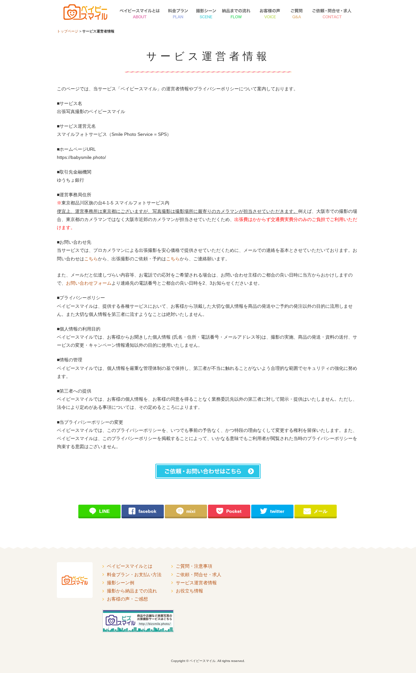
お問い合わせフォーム (88, 283)
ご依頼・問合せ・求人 (332, 12)
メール (315, 510)
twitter (272, 510)
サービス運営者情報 (196, 582)
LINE (99, 510)
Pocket (228, 510)
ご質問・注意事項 (297, 12)
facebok (142, 510)
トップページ (67, 31)
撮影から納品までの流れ (236, 12)
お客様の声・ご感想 (269, 12)
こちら (91, 258)
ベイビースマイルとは (139, 12)
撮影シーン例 (206, 12)
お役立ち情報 (189, 590)
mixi (185, 510)
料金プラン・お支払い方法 (178, 12)
